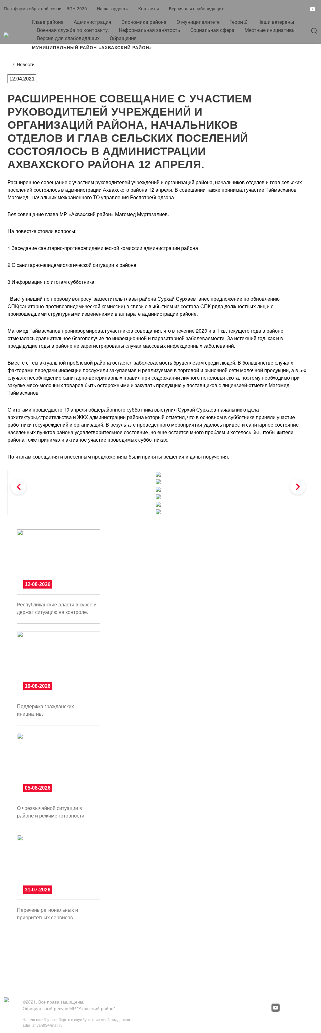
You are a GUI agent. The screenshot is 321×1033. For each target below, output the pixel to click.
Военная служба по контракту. (73, 30)
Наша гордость (112, 8)
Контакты (148, 8)
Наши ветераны (275, 22)
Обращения (123, 38)
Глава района (48, 22)
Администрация (92, 22)
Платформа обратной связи (32, 8)
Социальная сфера (212, 30)
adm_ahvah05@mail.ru (43, 1025)
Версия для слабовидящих (196, 8)
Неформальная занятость (149, 30)
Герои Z (238, 22)
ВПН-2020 (76, 8)
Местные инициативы (270, 30)
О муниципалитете (197, 22)
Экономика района (143, 22)
